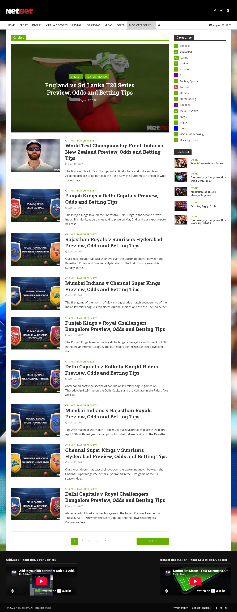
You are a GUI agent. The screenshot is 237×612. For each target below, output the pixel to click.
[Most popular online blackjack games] (181, 191)
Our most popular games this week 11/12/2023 (208, 221)
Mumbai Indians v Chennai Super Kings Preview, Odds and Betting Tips (112, 286)
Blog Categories (140, 25)
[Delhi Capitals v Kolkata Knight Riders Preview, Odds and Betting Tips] (35, 376)
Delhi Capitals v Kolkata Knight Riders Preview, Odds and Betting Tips (111, 370)
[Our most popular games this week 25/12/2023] (181, 176)
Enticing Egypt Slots (204, 206)
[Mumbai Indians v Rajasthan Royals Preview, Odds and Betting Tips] (35, 420)
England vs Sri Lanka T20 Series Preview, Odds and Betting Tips (89, 88)
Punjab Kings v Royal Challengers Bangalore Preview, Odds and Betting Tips (115, 326)
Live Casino (93, 25)
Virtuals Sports (56, 25)
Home (11, 25)
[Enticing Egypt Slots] (181, 205)
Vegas (108, 25)
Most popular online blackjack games (203, 193)
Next (151, 541)
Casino (76, 25)
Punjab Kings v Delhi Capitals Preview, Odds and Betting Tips (111, 199)
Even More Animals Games (207, 163)
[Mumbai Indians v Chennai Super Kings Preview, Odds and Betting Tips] (35, 293)
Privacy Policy (180, 607)
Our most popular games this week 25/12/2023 (208, 179)
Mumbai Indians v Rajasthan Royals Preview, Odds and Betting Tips (108, 413)
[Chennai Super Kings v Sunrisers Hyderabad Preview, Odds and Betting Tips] (35, 460)
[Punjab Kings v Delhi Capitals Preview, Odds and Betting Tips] (35, 205)
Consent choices (201, 607)
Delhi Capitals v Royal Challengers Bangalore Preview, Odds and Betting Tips (115, 497)
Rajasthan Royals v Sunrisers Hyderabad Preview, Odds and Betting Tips (113, 242)
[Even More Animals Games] (181, 163)
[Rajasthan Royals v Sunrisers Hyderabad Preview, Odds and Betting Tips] (35, 249)
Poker (121, 25)
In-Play (36, 25)
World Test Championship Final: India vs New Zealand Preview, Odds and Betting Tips (114, 152)
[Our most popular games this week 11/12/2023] (181, 219)
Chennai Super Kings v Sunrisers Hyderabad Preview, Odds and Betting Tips (116, 453)
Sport (24, 25)
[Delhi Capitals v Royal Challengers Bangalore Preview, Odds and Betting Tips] (35, 504)
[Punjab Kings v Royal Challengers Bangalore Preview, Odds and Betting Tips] (35, 333)
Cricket (76, 76)
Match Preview (97, 76)
